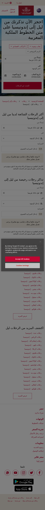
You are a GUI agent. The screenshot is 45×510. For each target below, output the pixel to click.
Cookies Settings (22, 265)
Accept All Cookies (22, 259)
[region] (22, 255)
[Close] (40, 241)
